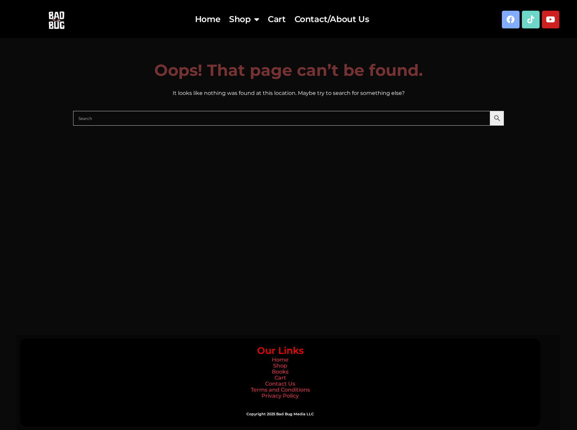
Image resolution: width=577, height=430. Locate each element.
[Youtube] (551, 19)
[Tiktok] (531, 19)
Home (207, 19)
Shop (239, 19)
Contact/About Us (332, 19)
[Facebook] (511, 19)
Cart (276, 19)
